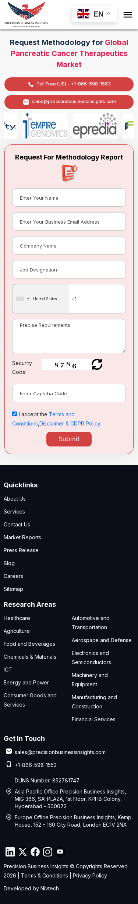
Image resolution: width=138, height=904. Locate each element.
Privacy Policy (90, 875)
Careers (13, 576)
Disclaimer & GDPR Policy (69, 423)
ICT (8, 669)
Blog (9, 563)
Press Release (21, 550)
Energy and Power (26, 682)
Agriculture (17, 631)
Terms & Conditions (44, 875)
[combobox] (41, 298)
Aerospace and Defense (102, 640)
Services (14, 511)
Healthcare (17, 618)
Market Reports (22, 537)
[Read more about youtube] (60, 851)
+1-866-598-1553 (36, 765)
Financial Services (94, 719)
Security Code (22, 367)
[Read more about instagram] (47, 851)
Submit (69, 439)
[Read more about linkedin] (9, 851)
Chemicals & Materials (30, 657)
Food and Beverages (29, 644)
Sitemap (13, 589)
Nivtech (49, 888)
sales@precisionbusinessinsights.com (74, 101)
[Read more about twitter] (22, 851)
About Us (15, 498)
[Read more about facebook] (34, 851)
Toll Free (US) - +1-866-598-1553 (73, 84)
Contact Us (17, 524)
